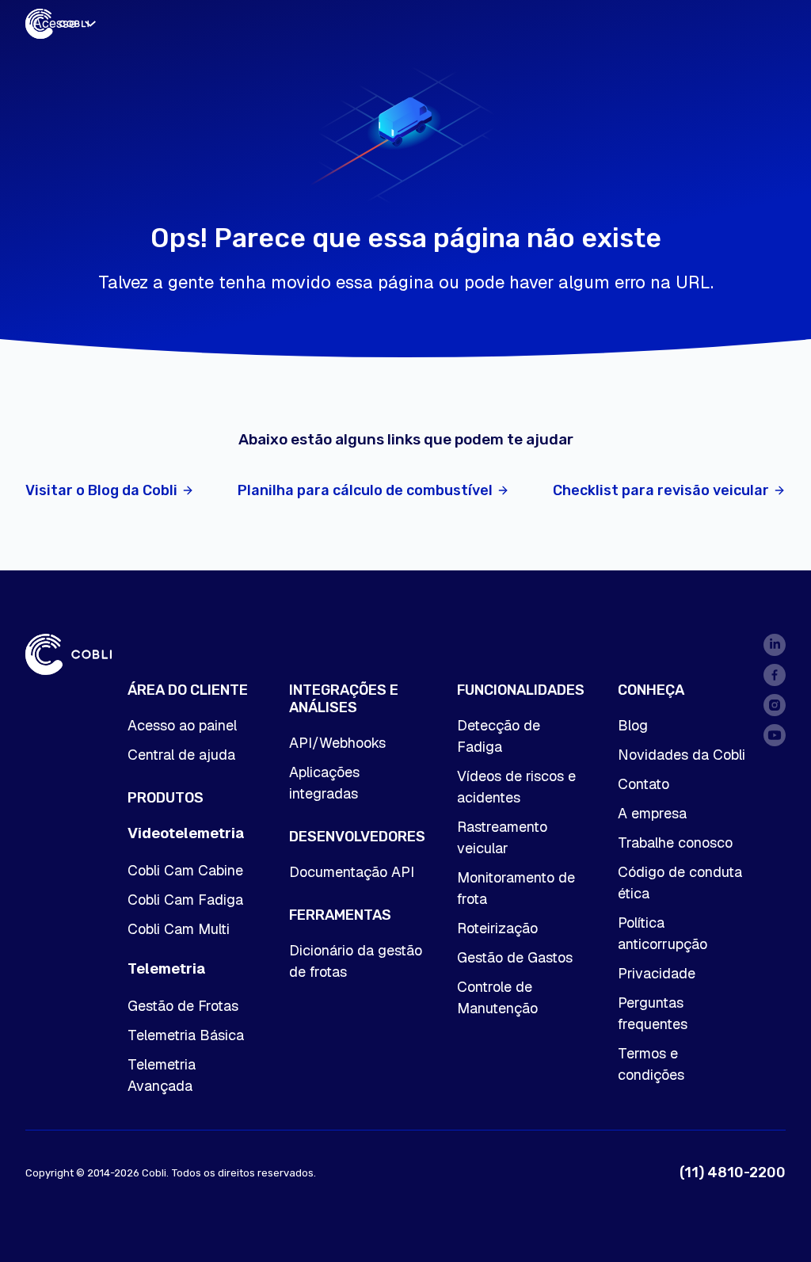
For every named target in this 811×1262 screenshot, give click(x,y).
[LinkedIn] (774, 645)
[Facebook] (774, 675)
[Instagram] (774, 705)
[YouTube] (774, 735)
